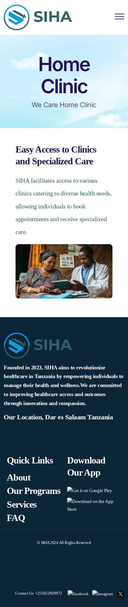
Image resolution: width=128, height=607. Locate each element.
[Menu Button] (119, 17)
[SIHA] (38, 17)
